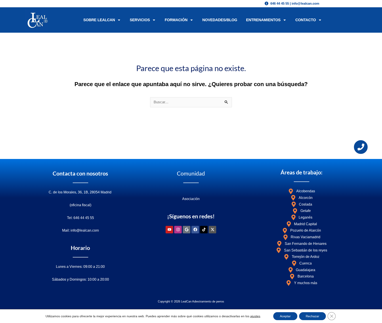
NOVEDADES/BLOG (219, 20)
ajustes (255, 316)
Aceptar (285, 316)
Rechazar (312, 316)
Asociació (190, 199)
